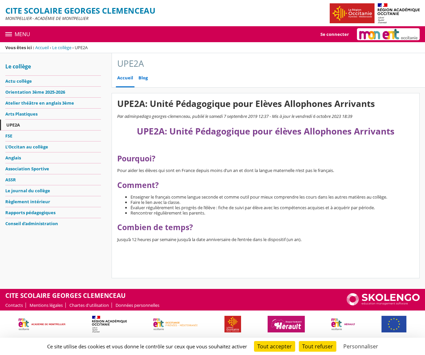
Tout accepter (274, 346)
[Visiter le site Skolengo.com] (383, 304)
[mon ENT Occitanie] (388, 34)
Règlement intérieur (27, 202)
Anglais (13, 158)
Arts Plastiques (21, 114)
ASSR (10, 180)
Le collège (61, 47)
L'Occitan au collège (26, 147)
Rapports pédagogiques (30, 213)
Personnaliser (360, 346)
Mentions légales (46, 305)
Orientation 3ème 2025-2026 (35, 92)
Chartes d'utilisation (89, 305)
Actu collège (18, 81)
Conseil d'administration (31, 223)
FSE (8, 136)
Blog (143, 78)
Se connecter (334, 34)
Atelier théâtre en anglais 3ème (39, 103)
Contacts (14, 305)
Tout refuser (317, 346)
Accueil (42, 47)
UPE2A (13, 125)
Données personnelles (137, 305)
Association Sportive (27, 169)
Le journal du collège (27, 191)
